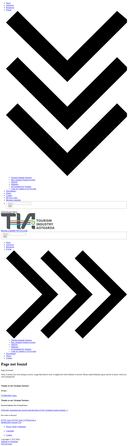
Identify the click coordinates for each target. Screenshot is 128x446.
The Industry (11, 191)
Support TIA (16, 422)
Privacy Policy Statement (16, 427)
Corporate (10, 431)
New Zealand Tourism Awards (23, 180)
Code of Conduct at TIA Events (23, 189)
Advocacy (10, 5)
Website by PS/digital (9, 442)
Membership (6, 422)
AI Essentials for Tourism (21, 186)
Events (8, 10)
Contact (9, 195)
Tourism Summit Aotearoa (21, 178)
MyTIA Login (11, 198)
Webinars (14, 184)
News (8, 3)
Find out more (6, 444)
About (8, 193)
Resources (10, 7)
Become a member (13, 200)
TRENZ (14, 182)
